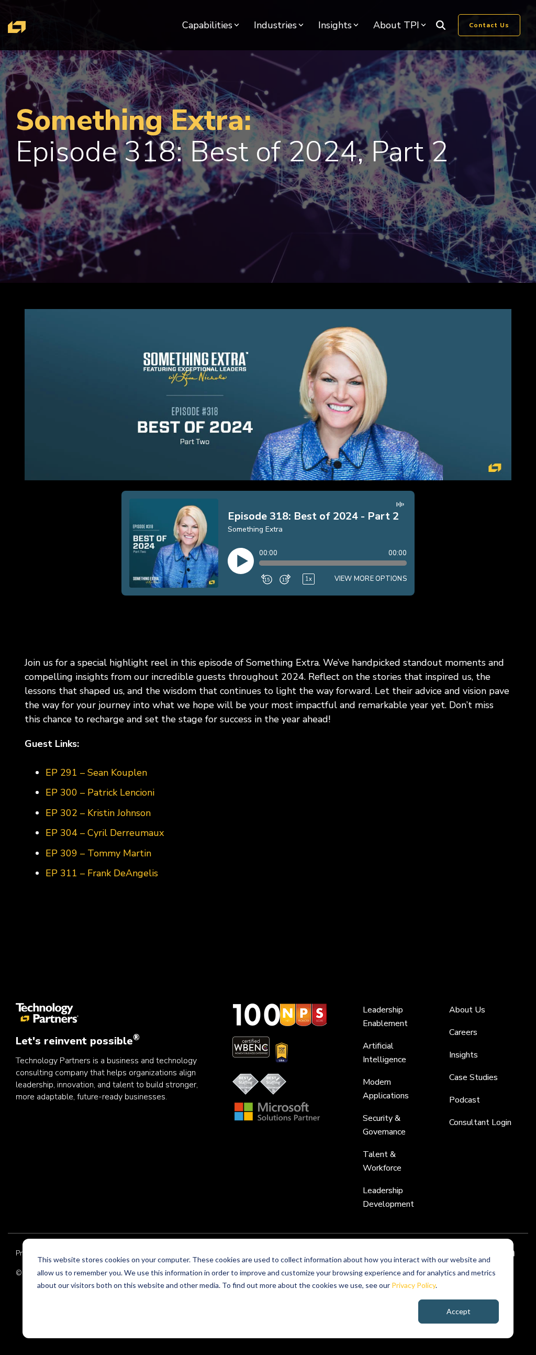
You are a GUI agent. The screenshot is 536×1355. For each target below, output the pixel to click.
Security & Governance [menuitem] (384, 1125)
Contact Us (489, 25)
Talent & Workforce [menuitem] (382, 1161)
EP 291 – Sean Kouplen (96, 772)
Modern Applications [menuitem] (386, 1088)
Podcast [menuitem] (464, 1100)
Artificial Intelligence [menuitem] (384, 1052)
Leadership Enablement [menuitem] (385, 1016)
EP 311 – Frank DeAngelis (102, 873)
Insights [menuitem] (463, 1055)
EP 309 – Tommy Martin (98, 853)
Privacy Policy (414, 1285)
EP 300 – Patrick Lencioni (100, 792)
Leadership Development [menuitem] (388, 1197)
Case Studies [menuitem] (473, 1077)
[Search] (441, 25)
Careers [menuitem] (463, 1032)
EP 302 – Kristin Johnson (98, 813)
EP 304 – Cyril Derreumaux (105, 833)
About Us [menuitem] (467, 1010)
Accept (458, 1311)
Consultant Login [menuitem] (480, 1122)
